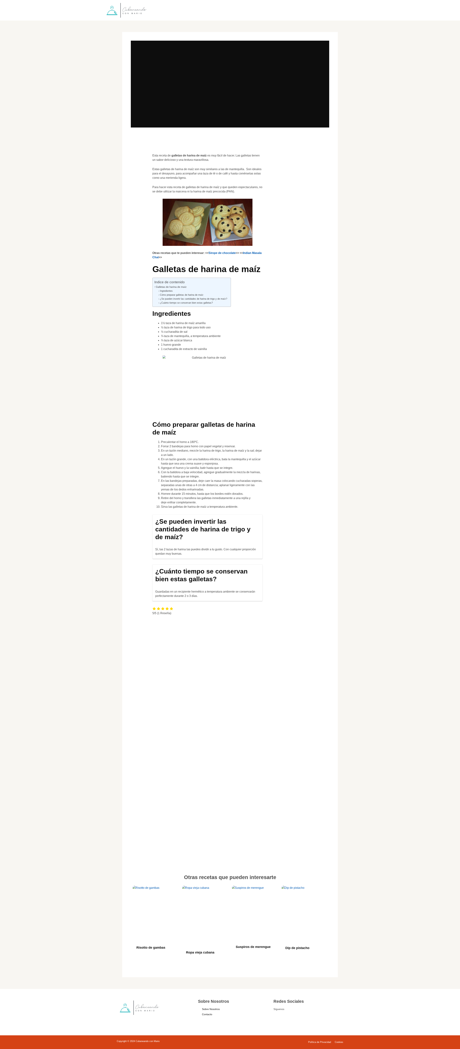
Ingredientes (166, 291)
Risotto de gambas (150, 947)
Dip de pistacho (297, 948)
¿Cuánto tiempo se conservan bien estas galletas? (186, 302)
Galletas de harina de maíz (171, 286)
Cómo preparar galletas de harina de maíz (181, 294)
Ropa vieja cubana (200, 952)
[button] (139, 161)
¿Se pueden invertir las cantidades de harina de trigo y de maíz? (193, 298)
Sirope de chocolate (222, 252)
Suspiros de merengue (253, 947)
